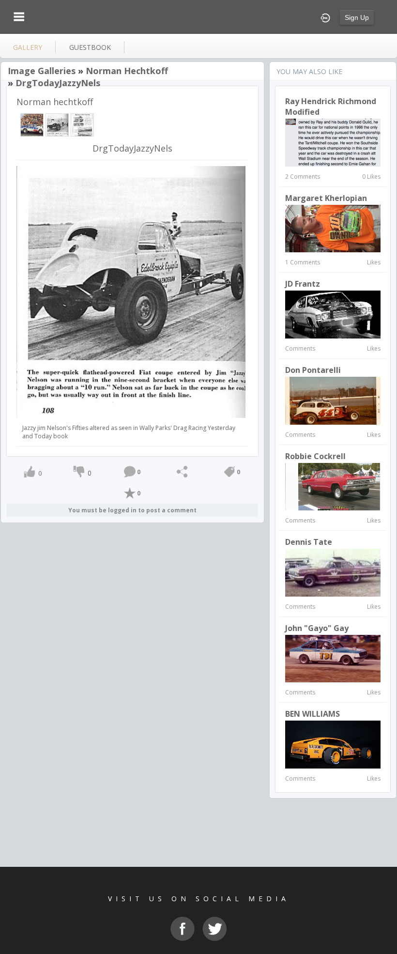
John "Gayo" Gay (317, 628)
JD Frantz (302, 283)
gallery (27, 47)
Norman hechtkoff (127, 71)
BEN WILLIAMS (312, 713)
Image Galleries (42, 71)
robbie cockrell (315, 456)
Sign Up (357, 17)
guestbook (90, 47)
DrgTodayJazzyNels (57, 83)
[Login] (325, 17)
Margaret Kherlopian (326, 198)
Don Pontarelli (313, 370)
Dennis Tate (308, 542)
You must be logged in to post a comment (132, 510)
